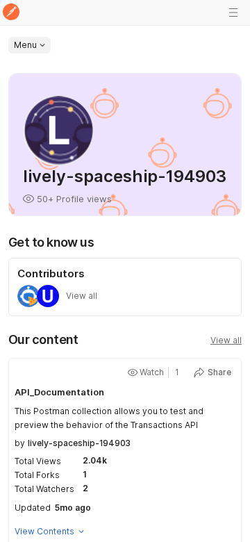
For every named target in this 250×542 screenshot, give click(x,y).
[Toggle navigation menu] (233, 12)
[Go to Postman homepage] (11, 12)
